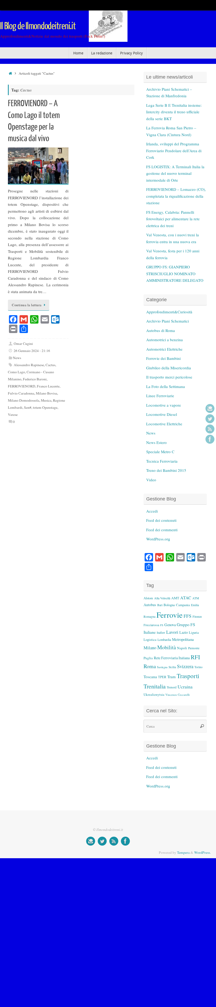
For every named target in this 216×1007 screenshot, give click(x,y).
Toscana (150, 676)
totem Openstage (45, 407)
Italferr (161, 633)
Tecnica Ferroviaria (162, 461)
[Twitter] (209, 418)
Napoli (182, 648)
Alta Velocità (162, 598)
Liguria (194, 632)
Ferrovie (169, 615)
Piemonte (193, 648)
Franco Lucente (48, 386)
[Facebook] (209, 439)
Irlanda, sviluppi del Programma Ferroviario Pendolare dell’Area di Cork (174, 150)
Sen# (27, 407)
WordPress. (202, 852)
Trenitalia (155, 686)
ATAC (185, 598)
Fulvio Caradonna (21, 393)
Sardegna (162, 667)
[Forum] (209, 408)
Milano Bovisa (46, 393)
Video (151, 479)
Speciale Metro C (160, 451)
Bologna (169, 604)
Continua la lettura (27, 305)
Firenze (197, 616)
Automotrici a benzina (164, 339)
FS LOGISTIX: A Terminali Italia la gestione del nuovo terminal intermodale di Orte (175, 173)
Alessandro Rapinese (29, 364)
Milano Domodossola (23, 400)
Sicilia (172, 667)
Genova (170, 624)
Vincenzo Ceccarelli (177, 695)
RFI (195, 657)
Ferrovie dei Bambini (163, 358)
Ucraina (185, 687)
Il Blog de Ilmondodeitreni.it (38, 26)
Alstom (148, 598)
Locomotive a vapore (163, 405)
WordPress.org (158, 538)
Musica (46, 400)
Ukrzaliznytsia (154, 694)
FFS (188, 616)
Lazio (183, 632)
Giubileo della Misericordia (168, 367)
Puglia (148, 658)
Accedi (152, 511)
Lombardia (164, 639)
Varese (13, 414)
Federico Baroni (35, 379)
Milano (150, 648)
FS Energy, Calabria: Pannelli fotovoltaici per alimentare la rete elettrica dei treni (173, 218)
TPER (162, 677)
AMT (175, 598)
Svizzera (185, 666)
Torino (198, 667)
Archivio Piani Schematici (167, 321)
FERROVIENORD (21, 386)
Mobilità (166, 647)
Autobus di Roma (160, 330)
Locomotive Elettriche (164, 423)
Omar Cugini (23, 343)
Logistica (150, 639)
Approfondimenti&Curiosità (169, 311)
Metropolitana (183, 639)
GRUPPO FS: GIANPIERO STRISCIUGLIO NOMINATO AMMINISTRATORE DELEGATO (174, 273)
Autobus (150, 604)
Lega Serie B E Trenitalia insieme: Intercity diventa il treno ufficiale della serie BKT (174, 112)
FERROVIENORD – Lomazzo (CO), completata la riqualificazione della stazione (176, 196)
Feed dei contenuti (161, 520)
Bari (160, 605)
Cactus (50, 364)
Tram (171, 676)
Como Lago (16, 372)
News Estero (156, 442)
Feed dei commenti (162, 529)
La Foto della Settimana (165, 386)
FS (161, 625)
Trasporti (188, 676)
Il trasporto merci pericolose (169, 377)
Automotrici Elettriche (164, 349)
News (17, 357)
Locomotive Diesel (161, 414)
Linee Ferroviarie (160, 395)
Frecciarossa (151, 625)
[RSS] (209, 429)
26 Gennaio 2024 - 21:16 (32, 350)
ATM (195, 598)
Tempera (183, 852)
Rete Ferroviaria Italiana (172, 657)
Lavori (172, 632)
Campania (183, 604)
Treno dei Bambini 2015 (166, 470)
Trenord (171, 687)
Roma (150, 666)
